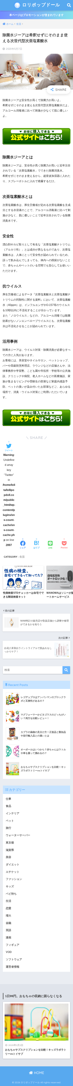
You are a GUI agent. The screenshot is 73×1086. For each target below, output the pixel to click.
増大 (8, 915)
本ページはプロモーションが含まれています (36, 15)
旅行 (8, 827)
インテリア (12, 813)
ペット (10, 820)
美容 (8, 857)
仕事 (8, 798)
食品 (8, 806)
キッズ (10, 886)
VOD (9, 952)
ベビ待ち (11, 893)
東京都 (10, 842)
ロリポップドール (40, 4)
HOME (38, 1073)
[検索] (66, 670)
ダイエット (12, 864)
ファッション (14, 879)
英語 (8, 930)
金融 (8, 923)
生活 (22, 556)
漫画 (8, 937)
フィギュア (12, 944)
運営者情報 (12, 966)
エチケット (12, 871)
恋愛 (8, 908)
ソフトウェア (14, 959)
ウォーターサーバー (18, 835)
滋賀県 (10, 849)
